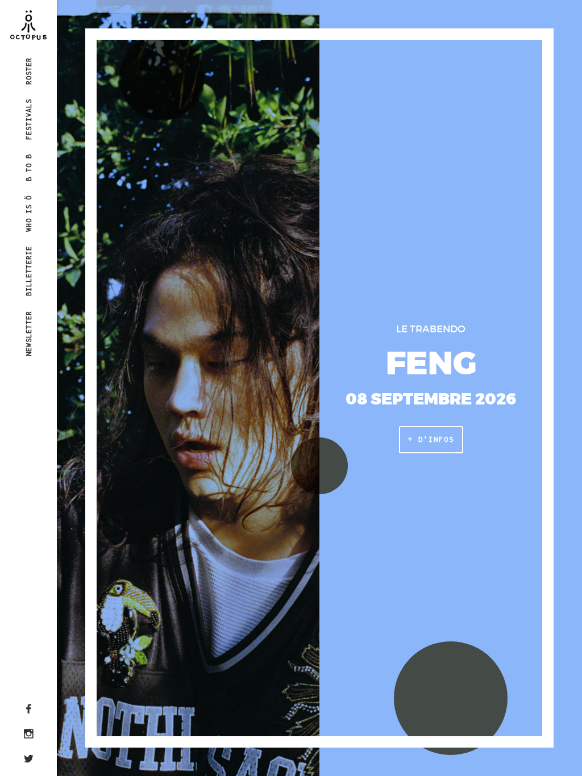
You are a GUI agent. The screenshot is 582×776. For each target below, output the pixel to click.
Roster (28, 70)
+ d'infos (431, 439)
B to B (28, 167)
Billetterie (28, 271)
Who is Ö (28, 213)
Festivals (28, 119)
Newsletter (28, 333)
